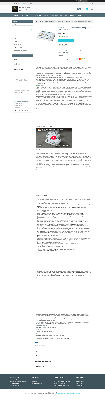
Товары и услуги (17, 29)
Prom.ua (58, 391)
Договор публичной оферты (20, 50)
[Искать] (79, 9)
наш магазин (37, 15)
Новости (16, 32)
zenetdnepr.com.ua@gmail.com (21, 101)
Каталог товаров (25, 15)
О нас (15, 38)
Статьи (15, 35)
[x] (37, 342)
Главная (16, 15)
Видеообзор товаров (19, 24)
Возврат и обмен (70, 15)
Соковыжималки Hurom (15, 385)
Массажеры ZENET (36, 381)
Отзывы (15, 41)
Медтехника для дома (59, 379)
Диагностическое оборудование (47, 21)
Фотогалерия (79, 383)
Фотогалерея (17, 27)
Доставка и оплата (57, 15)
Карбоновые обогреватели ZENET (17, 379)
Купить (66, 41)
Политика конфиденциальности (73, 393)
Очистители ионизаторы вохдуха (61, 385)
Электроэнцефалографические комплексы (66, 21)
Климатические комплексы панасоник (18, 381)
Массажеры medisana (37, 383)
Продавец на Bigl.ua (52, 392)
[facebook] (36, 342)
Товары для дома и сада (59, 383)
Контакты (47, 15)
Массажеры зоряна (36, 379)
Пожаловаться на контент (61, 393)
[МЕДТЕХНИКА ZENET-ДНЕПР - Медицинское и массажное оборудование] (15, 11)
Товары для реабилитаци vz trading (62, 381)
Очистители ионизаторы (15, 383)
